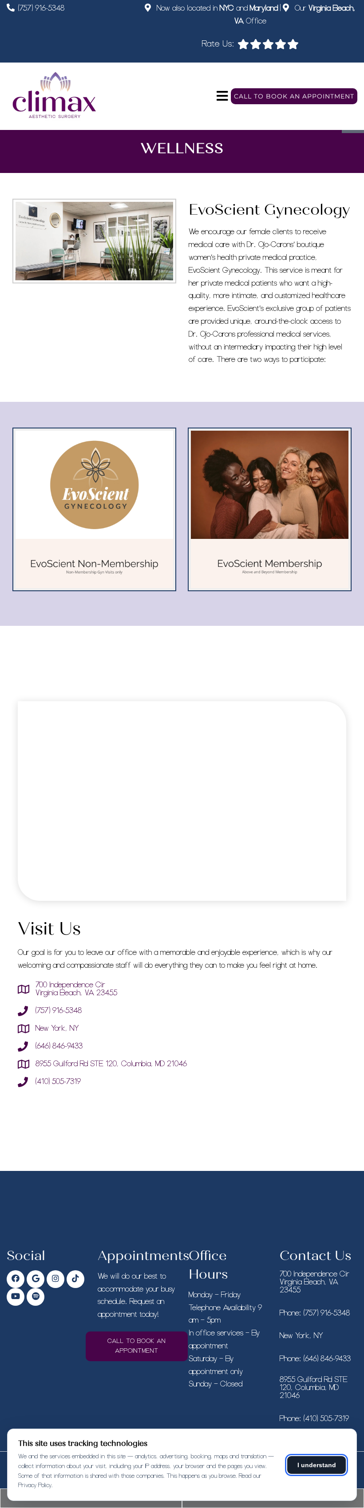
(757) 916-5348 (41, 8)
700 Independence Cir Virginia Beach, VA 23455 (76, 989)
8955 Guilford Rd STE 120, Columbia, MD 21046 (111, 1064)
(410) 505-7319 (58, 1082)
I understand (316, 1465)
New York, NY (57, 1029)
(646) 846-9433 (59, 1046)
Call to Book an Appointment (294, 96)
